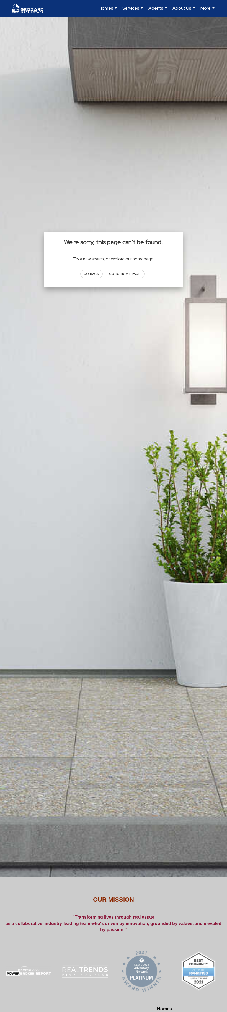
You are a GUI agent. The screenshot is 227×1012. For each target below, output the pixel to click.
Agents (158, 11)
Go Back (91, 274)
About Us (184, 11)
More (208, 11)
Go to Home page (125, 274)
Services (133, 11)
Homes (108, 11)
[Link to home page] (30, 8)
